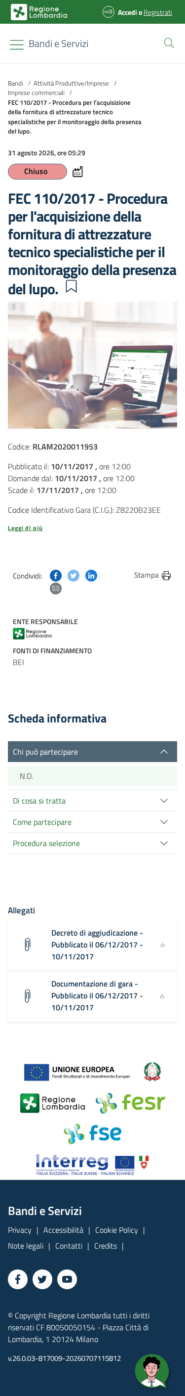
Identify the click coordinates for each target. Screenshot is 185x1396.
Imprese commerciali (36, 92)
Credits (105, 1246)
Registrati (158, 12)
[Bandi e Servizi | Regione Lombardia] (39, 12)
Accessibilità (63, 1230)
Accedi (127, 12)
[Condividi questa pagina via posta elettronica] (56, 587)
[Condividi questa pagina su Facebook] (56, 575)
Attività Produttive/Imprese (71, 83)
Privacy (20, 1230)
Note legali (25, 1246)
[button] (167, 42)
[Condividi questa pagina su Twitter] (73, 575)
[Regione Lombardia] (37, 633)
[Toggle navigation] (17, 45)
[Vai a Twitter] (42, 1279)
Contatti (68, 1246)
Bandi (15, 83)
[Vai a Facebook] (18, 1279)
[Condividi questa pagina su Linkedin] (91, 575)
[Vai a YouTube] (67, 1279)
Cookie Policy (116, 1230)
